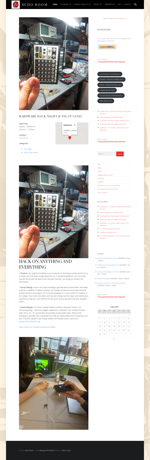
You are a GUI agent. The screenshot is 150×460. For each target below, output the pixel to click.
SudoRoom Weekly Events (108, 232)
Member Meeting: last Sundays (107, 258)
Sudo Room (35, 4)
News (55, 4)
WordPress (50, 450)
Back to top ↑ (67, 450)
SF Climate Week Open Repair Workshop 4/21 (114, 121)
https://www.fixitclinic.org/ (31, 321)
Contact (127, 4)
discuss (102, 189)
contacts (104, 192)
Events (96, 4)
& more (115, 189)
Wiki (119, 4)
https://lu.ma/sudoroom (117, 18)
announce (109, 189)
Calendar (64, 4)
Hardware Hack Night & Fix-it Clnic (108, 272)
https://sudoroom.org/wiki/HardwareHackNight (37, 327)
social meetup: (109, 74)
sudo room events (31, 152)
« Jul (113, 339)
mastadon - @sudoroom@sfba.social (111, 79)
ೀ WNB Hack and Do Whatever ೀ (108, 265)
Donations (103, 29)
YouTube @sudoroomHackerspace (110, 96)
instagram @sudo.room (107, 90)
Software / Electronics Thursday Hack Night (111, 283)
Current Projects (81, 4)
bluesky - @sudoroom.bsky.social (110, 85)
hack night (28, 149)
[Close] (74, 125)
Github (99, 171)
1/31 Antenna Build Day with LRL (110, 229)
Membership (110, 4)
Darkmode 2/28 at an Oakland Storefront (113, 124)
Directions (100, 178)
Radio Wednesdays (103, 279)
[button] (69, 138)
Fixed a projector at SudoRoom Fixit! (111, 117)
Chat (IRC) (100, 182)
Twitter (99, 168)
